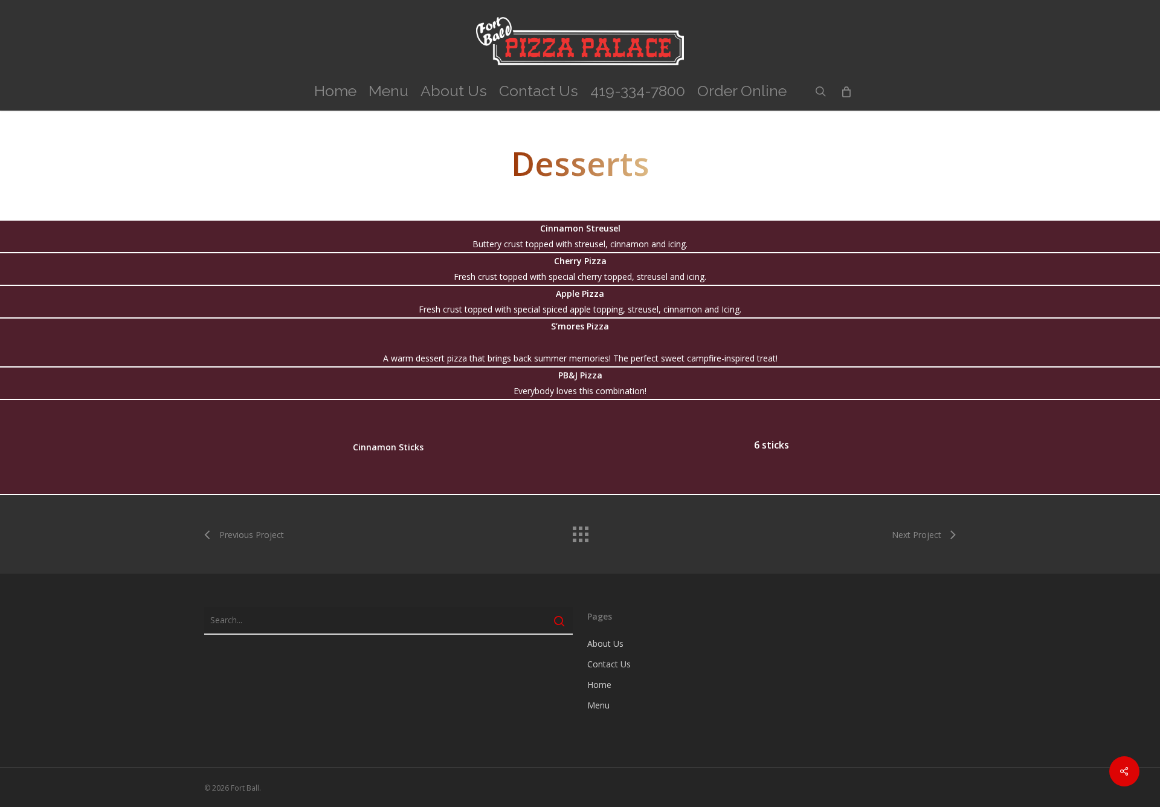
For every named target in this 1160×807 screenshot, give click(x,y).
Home (599, 684)
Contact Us (609, 664)
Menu (598, 705)
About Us (605, 643)
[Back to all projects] (580, 531)
